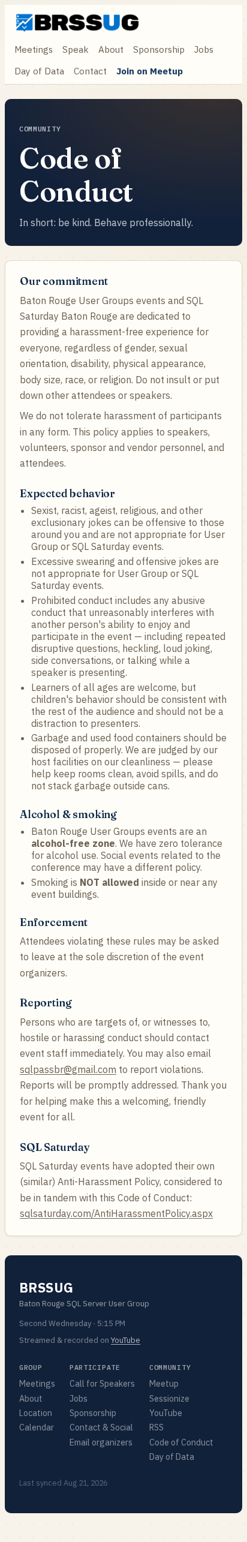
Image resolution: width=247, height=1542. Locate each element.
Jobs (203, 49)
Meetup (164, 1383)
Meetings (33, 49)
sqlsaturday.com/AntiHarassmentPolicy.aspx (116, 1213)
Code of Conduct (181, 1442)
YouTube (125, 1340)
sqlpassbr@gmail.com (68, 1069)
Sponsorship (159, 49)
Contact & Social (101, 1427)
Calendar (36, 1427)
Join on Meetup (149, 71)
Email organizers (101, 1442)
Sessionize (169, 1398)
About (110, 49)
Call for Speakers (102, 1383)
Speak (75, 49)
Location (35, 1413)
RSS (156, 1427)
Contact (90, 71)
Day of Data (39, 71)
